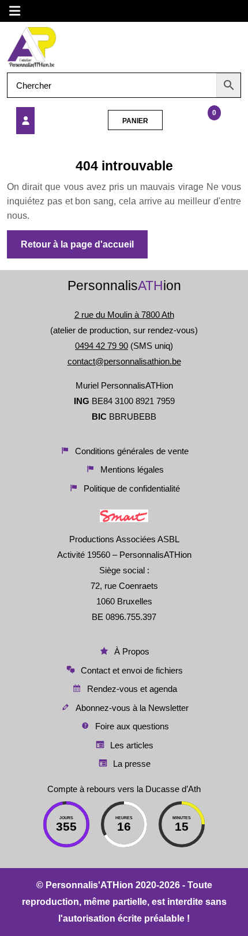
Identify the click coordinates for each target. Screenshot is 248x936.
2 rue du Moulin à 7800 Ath (124, 314)
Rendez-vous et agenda (132, 689)
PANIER (135, 121)
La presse (132, 763)
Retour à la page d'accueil (84, 248)
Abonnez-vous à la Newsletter (132, 708)
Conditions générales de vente (132, 451)
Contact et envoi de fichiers (132, 670)
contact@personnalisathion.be (124, 361)
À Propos (131, 651)
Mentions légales (132, 469)
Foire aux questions (132, 726)
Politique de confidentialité (132, 488)
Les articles (131, 745)
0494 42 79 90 (101, 346)
